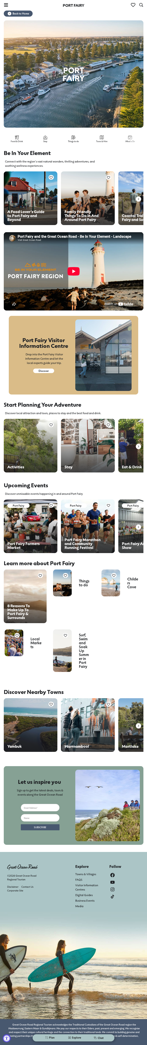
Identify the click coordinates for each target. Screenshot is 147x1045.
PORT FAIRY (73, 5)
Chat (101, 1038)
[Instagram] (112, 889)
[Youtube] (112, 882)
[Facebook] (112, 875)
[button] (138, 199)
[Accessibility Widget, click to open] (7, 1038)
